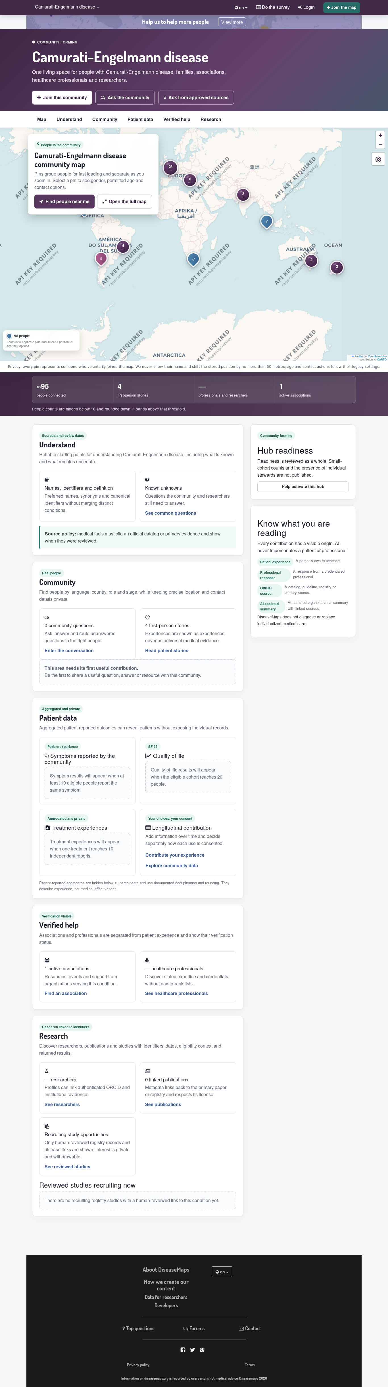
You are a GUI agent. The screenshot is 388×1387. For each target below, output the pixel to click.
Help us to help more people (175, 21)
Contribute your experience (175, 855)
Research (211, 119)
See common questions (170, 513)
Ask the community (128, 97)
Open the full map (128, 201)
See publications (163, 1104)
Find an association (66, 993)
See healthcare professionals (176, 993)
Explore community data (171, 865)
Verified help (176, 119)
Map (41, 119)
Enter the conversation (69, 650)
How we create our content (166, 1285)
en (222, 1272)
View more (232, 22)
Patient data (140, 119)
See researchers (62, 1104)
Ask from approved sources (198, 97)
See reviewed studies (67, 1166)
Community (104, 119)
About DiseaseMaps (166, 1269)
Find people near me (67, 201)
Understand (69, 119)
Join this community (65, 97)
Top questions (139, 1328)
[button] (65, 7)
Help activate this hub (303, 486)
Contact (252, 1328)
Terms (250, 1364)
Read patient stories (166, 650)
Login (308, 7)
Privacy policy (138, 1364)
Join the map (343, 7)
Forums (196, 1328)
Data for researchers (166, 1297)
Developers (166, 1305)
